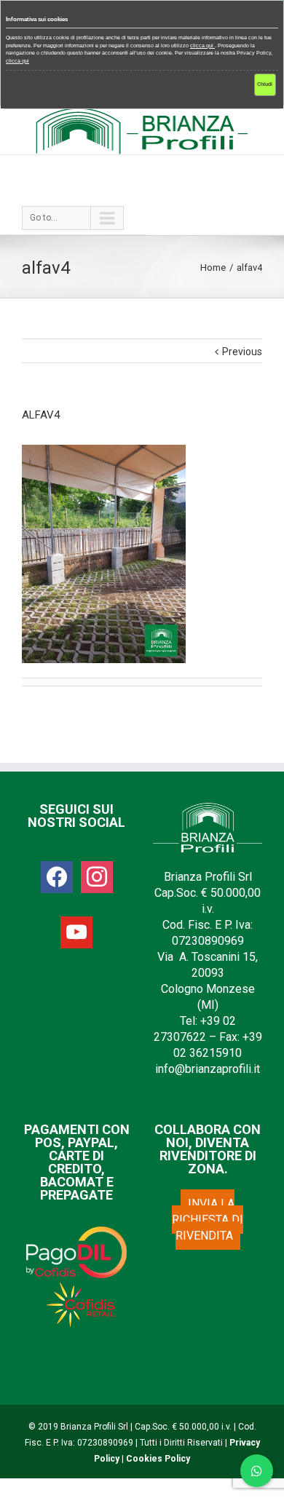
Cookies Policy (158, 1459)
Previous (242, 351)
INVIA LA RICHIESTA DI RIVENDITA (207, 1220)
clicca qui (202, 45)
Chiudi (264, 84)
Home (213, 267)
